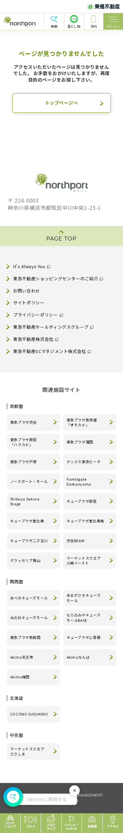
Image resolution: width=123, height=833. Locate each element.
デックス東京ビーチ (84, 461)
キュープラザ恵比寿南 (85, 520)
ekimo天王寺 (21, 657)
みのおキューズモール (29, 617)
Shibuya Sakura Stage (25, 501)
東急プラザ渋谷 (23, 422)
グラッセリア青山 (25, 560)
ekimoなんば (78, 657)
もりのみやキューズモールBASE (84, 617)
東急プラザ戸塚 (23, 461)
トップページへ (61, 102)
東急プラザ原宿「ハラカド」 (23, 442)
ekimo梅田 (20, 676)
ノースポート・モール (29, 481)
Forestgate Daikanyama (79, 481)
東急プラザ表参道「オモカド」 (82, 422)
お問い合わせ (26, 291)
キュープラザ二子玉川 (29, 540)
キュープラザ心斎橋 (84, 637)
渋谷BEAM (76, 540)
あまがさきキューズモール (84, 598)
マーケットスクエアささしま (27, 751)
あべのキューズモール (29, 597)
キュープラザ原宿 (82, 501)
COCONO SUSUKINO (29, 714)
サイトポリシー (28, 302)
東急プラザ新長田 (25, 637)
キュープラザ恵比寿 (27, 520)
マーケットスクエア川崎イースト (84, 560)
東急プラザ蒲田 (80, 441)
